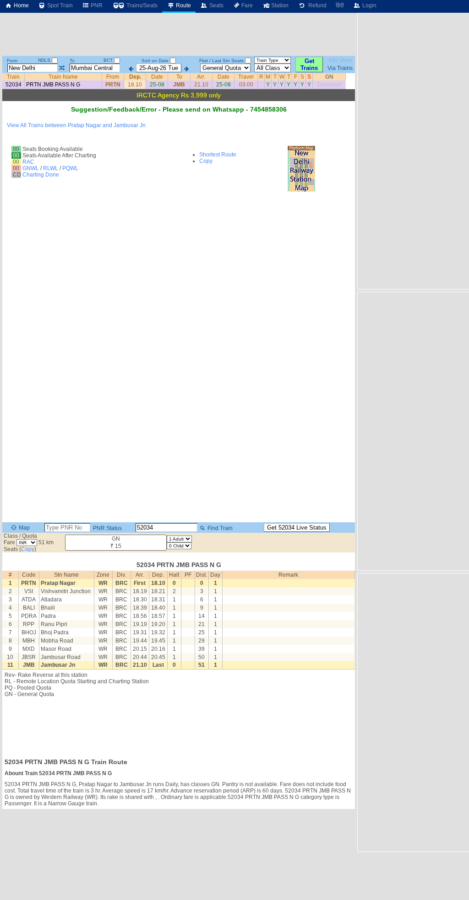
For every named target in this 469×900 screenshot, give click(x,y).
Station (279, 5)
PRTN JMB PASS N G (53, 84)
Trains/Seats (141, 5)
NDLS (45, 60)
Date (157, 77)
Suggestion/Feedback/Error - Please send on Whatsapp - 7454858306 (179, 109)
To (72, 60)
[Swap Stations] (61, 68)
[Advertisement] (178, 724)
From (12, 60)
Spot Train (59, 5)
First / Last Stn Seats (221, 60)
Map (23, 528)
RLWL (50, 168)
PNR (96, 5)
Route (183, 5)
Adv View (340, 60)
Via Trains (340, 68)
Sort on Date (155, 60)
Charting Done (40, 174)
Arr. (201, 77)
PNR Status (107, 528)
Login (368, 5)
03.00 (246, 84)
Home (20, 5)
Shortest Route (217, 154)
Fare (246, 5)
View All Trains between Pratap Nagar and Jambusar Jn (76, 125)
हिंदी (340, 5)
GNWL (30, 168)
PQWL (70, 168)
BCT (109, 60)
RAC (28, 162)
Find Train (219, 528)
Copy (206, 161)
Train (13, 77)
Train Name (63, 77)
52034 (13, 84)
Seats (216, 5)
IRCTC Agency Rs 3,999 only (178, 95)
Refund (316, 5)
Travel (246, 77)
